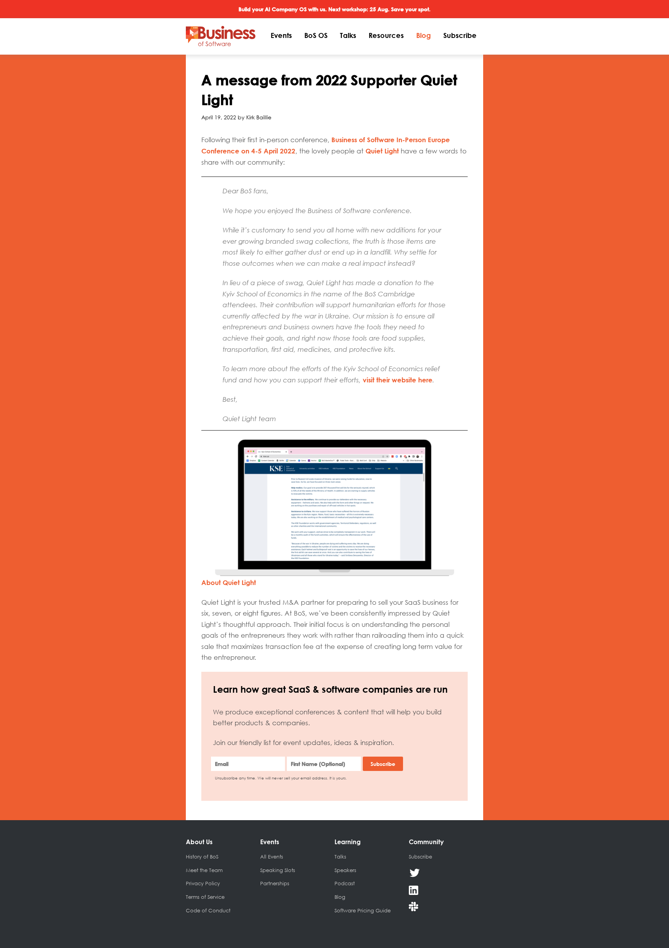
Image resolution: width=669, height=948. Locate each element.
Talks (348, 35)
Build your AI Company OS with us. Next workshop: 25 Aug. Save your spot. (334, 9)
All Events (271, 856)
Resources (386, 35)
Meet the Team (204, 870)
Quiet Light (382, 151)
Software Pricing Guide (362, 910)
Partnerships (274, 883)
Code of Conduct (208, 910)
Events (281, 35)
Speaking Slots (277, 870)
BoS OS (316, 35)
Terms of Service (205, 897)
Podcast (344, 883)
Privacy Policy (203, 883)
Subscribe (460, 35)
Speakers (345, 870)
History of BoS (202, 856)
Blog (423, 35)
